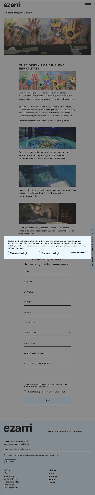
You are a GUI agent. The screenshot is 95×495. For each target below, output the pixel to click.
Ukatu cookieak (17, 253)
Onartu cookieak (48, 253)
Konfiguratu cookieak (79, 252)
